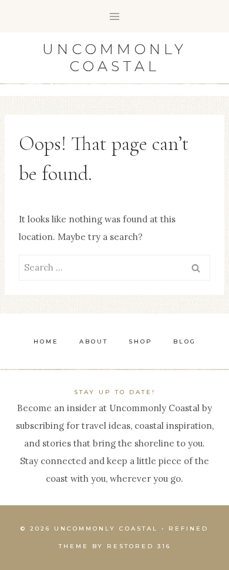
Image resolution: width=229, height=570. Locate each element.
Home (46, 341)
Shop (141, 341)
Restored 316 (139, 546)
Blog (184, 341)
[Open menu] (115, 16)
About (93, 341)
